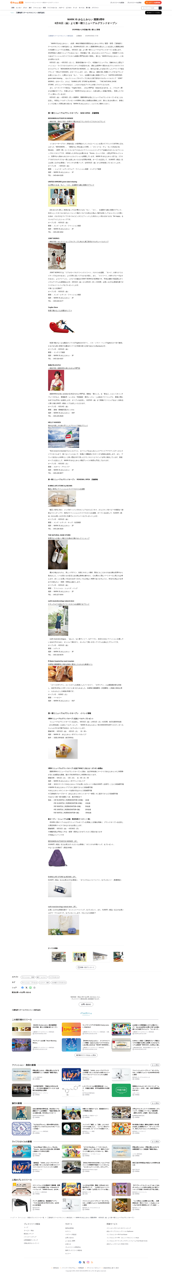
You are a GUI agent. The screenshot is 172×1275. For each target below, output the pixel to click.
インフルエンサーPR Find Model (117, 1234)
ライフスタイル (52, 7)
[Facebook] (22, 988)
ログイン (68, 1231)
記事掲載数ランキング (31, 1240)
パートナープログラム (69, 1268)
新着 (13, 7)
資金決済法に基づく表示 (111, 1268)
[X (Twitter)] (26, 988)
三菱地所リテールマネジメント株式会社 (60, 36)
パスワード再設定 (70, 1234)
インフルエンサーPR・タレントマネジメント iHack (123, 1237)
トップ (12, 1217)
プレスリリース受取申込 (73, 1247)
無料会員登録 (69, 1228)
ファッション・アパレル (29, 982)
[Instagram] (88, 1262)
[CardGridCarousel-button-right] (123, 957)
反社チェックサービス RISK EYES (117, 1244)
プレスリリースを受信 (134, 2)
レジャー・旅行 (44, 982)
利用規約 (81, 1268)
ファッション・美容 (39, 7)
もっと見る (155, 1065)
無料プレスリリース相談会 (73, 1250)
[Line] (30, 988)
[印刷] (34, 988)
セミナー (68, 1253)
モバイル (81, 7)
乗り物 (88, 7)
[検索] (160, 8)
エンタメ (19, 7)
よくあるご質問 (70, 1241)
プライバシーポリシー (94, 1268)
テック (75, 7)
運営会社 (56, 1268)
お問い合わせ (86, 1004)
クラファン (95, 7)
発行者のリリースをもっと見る (86, 1055)
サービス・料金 (29, 1230)
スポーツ (61, 7)
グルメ (25, 7)
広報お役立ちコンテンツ (31, 1243)
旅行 (30, 7)
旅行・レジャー (41, 977)
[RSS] (92, 1262)
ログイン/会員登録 (154, 2)
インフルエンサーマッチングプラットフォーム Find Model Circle (127, 1241)
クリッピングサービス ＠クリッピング (119, 1228)
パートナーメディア (30, 1237)
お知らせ (68, 1244)
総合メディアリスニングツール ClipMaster (120, 1231)
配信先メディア (29, 1233)
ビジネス (68, 7)
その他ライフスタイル (59, 982)
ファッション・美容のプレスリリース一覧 (31, 1217)
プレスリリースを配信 (117, 2)
